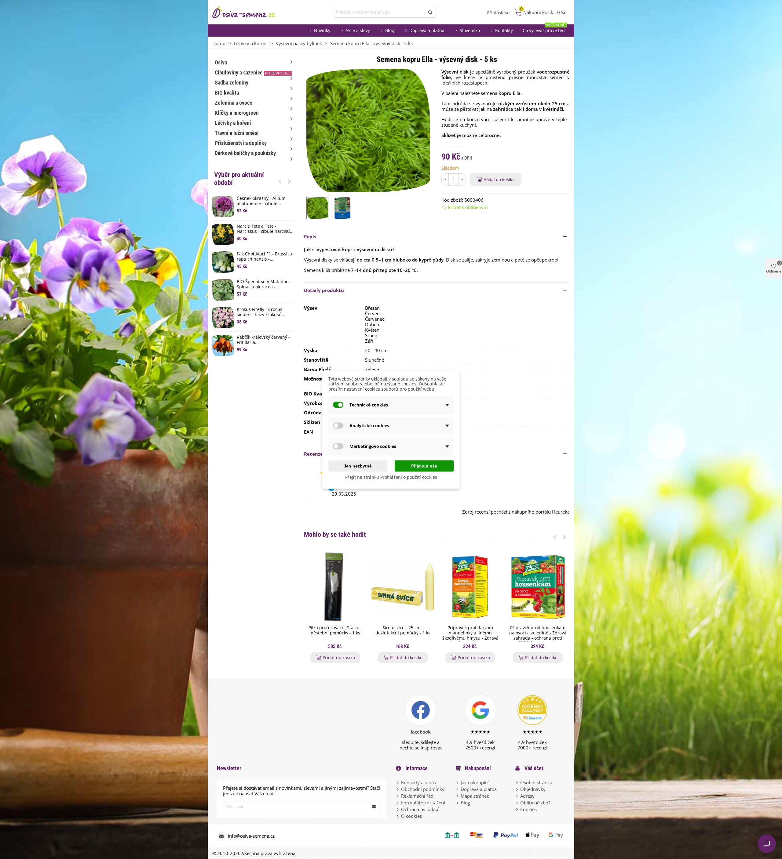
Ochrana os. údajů (420, 809)
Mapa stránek (475, 796)
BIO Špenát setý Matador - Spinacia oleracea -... (264, 284)
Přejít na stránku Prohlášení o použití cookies (391, 477)
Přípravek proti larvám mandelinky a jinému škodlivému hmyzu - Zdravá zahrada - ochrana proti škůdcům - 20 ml (470, 638)
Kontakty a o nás (418, 782)
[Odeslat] (430, 12)
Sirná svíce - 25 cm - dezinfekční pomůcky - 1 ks (402, 630)
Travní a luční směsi (237, 133)
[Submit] (374, 806)
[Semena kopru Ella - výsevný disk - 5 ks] (368, 130)
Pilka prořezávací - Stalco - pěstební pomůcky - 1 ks (335, 630)
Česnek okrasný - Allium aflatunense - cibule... (261, 201)
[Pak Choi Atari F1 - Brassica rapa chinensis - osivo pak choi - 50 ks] (223, 262)
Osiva (221, 62)
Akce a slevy (357, 30)
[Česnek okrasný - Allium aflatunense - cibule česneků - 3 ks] (223, 206)
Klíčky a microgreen (237, 113)
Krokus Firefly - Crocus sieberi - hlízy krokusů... (261, 312)
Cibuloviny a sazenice (253, 72)
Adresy (527, 796)
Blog (389, 30)
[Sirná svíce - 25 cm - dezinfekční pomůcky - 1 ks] (402, 586)
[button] (279, 181)
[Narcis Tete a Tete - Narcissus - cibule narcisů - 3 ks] (223, 234)
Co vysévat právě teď (544, 28)
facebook (421, 732)
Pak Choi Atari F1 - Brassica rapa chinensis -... (264, 256)
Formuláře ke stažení (423, 802)
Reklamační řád (417, 796)
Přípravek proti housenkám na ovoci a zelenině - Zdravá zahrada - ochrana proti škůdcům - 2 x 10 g (537, 635)
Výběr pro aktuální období (239, 178)
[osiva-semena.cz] (249, 12)
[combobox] (380, 12)
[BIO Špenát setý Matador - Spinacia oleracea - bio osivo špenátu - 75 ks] (223, 290)
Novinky (322, 30)
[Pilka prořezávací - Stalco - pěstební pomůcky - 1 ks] (335, 586)
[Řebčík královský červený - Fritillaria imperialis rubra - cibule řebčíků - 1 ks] (223, 345)
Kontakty (504, 30)
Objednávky (533, 789)
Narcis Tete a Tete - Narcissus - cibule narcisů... (265, 229)
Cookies (528, 809)
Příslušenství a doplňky (241, 143)
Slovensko (470, 30)
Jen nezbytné (358, 465)
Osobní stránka (536, 782)
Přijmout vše (424, 465)
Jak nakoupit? (474, 782)
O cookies (411, 816)
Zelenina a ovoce (233, 102)
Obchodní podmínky (422, 789)
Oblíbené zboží (536, 802)
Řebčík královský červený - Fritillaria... (263, 340)
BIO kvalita (227, 92)
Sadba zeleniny (231, 82)
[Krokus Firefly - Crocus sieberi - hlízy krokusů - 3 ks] (223, 317)
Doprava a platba (426, 30)
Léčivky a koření (233, 123)
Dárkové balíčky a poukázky (245, 153)
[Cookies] (517, 809)
